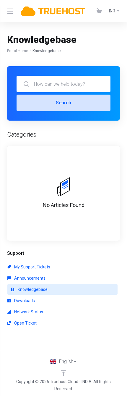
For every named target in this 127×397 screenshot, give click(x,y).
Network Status (28, 312)
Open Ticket (25, 323)
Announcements (29, 278)
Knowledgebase (32, 289)
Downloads (24, 300)
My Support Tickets (31, 267)
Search (63, 103)
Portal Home (17, 50)
